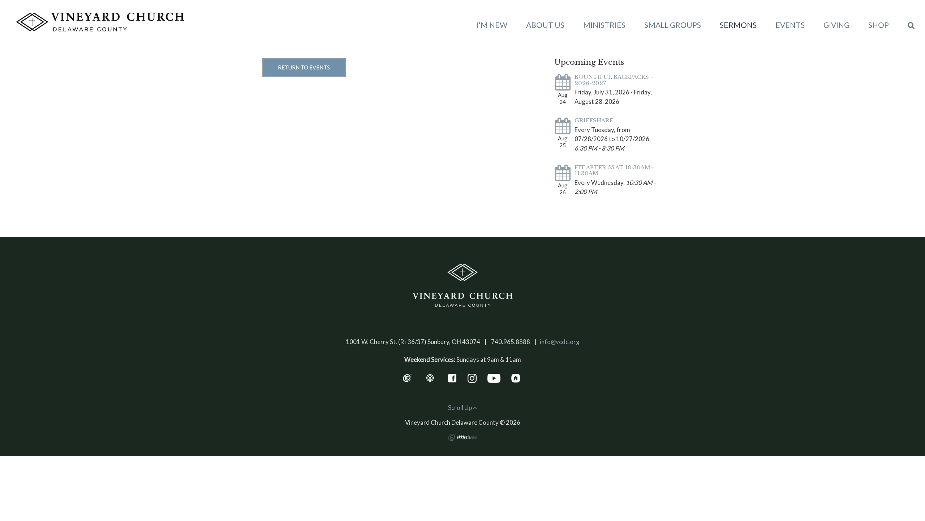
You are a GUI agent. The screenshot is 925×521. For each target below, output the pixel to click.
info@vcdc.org (560, 342)
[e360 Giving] (407, 377)
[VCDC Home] (462, 285)
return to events (304, 67)
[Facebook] (452, 377)
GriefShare (594, 120)
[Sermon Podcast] (430, 377)
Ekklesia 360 (462, 437)
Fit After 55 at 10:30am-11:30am (614, 170)
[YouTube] (494, 377)
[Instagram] (472, 377)
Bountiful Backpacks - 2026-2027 (614, 79)
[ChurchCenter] (516, 377)
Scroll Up (460, 407)
